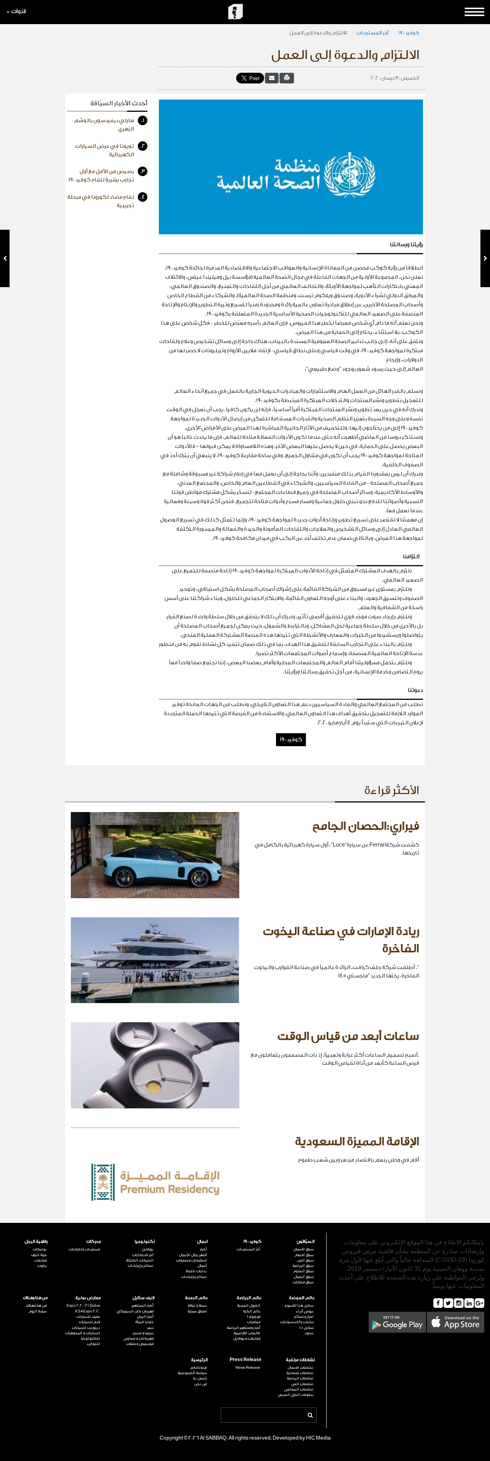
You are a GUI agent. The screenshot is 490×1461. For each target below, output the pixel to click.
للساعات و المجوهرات (82, 1333)
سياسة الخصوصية (192, 1373)
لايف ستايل (143, 1297)
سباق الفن (305, 1260)
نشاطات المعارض (299, 1389)
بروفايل (148, 1249)
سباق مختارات (303, 1282)
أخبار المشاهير (143, 1305)
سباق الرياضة (303, 1266)
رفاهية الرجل (36, 1241)
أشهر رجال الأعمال (193, 1255)
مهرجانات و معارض (139, 1338)
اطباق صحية (197, 1311)
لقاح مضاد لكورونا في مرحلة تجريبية (106, 201)
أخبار (203, 1249)
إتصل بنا (200, 1378)
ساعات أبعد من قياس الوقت (348, 1036)
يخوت (42, 1266)
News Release (247, 1367)
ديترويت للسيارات (86, 1328)
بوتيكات (40, 1249)
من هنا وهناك (35, 1297)
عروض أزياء (305, 1311)
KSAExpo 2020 (87, 1311)
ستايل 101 (306, 1328)
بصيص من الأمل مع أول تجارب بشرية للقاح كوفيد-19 (107, 175)
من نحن (200, 1384)
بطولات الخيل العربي (296, 1395)
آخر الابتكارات (143, 1255)
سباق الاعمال (303, 1249)
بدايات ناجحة (196, 1271)
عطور (309, 1333)
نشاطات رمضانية (300, 1373)
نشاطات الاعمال (300, 1367)
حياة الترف (39, 1255)
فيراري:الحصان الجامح (365, 826)
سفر (150, 1328)
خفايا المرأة (144, 1322)
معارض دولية (88, 1297)
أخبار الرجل (145, 1317)
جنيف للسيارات (88, 1317)
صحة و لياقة (197, 1305)
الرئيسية (199, 1359)
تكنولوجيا (145, 1241)
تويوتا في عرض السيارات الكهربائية (110, 150)
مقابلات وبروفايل (246, 1338)
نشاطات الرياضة (300, 1378)
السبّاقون (306, 1241)
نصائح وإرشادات (194, 1277)
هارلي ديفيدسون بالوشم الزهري (109, 125)
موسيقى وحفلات (140, 1344)
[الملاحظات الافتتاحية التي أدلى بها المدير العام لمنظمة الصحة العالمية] (5, 258)
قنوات (18, 11)
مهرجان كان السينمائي (135, 1311)
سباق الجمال (304, 1277)
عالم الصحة (196, 1297)
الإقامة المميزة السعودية (357, 1141)
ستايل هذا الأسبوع (299, 1305)
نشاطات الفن (302, 1384)
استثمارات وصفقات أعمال (191, 1263)
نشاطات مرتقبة (300, 1359)
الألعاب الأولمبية (247, 1333)
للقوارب (93, 1344)
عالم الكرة (251, 1311)
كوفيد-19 (408, 33)
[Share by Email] (271, 78)
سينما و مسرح (143, 1333)
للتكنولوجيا (90, 1338)
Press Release (245, 1359)
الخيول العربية (248, 1305)
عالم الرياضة (249, 1297)
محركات (93, 1241)
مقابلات (40, 1260)
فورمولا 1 (253, 1317)
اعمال (202, 1241)
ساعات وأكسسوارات (297, 1322)
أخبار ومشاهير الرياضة (243, 1328)
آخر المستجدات (372, 33)
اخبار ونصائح (304, 1317)
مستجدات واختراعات (84, 1249)
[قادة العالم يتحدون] (485, 258)
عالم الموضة (302, 1297)
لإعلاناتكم (198, 1367)
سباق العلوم (303, 1271)
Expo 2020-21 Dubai (83, 1305)
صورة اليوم (37, 1311)
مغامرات (253, 1322)
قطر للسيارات (89, 1322)
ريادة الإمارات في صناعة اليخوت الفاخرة (341, 940)
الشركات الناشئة (140, 1260)
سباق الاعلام (304, 1255)
